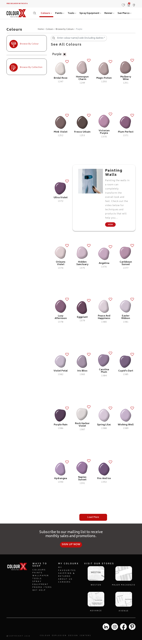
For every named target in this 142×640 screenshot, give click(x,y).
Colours (46, 13)
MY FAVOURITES (67, 569)
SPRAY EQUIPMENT (40, 583)
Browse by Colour (29, 44)
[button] (133, 4)
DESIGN (73, 635)
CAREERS (64, 582)
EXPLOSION (59, 635)
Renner (108, 13)
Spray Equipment (89, 13)
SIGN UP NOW (71, 544)
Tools (71, 13)
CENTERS (85, 635)
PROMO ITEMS (42, 587)
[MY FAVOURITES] (123, 4)
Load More (93, 517)
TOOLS (37, 578)
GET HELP (39, 590)
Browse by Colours (65, 29)
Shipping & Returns (66, 575)
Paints (59, 13)
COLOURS (39, 570)
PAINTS (37, 572)
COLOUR (45, 635)
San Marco (124, 13)
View (110, 224)
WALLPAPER (40, 575)
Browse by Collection (31, 67)
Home (41, 29)
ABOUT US (65, 579)
